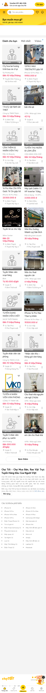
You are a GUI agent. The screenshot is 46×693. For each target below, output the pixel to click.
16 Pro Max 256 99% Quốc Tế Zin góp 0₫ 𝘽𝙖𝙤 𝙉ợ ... (12, 190)
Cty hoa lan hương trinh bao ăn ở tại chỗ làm (11, 68)
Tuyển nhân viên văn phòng (11, 355)
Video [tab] (38, 41)
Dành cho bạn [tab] (10, 41)
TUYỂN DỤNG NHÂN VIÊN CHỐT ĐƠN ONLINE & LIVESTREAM (11, 315)
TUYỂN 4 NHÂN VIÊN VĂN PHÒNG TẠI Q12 (11, 396)
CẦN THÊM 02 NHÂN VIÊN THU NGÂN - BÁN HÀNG (12, 149)
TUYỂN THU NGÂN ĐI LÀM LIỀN (33, 149)
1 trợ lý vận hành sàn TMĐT (12, 108)
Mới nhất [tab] (26, 41)
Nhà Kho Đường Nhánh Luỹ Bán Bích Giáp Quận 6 (33, 231)
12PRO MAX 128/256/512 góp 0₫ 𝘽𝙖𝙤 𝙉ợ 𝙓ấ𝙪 (34, 68)
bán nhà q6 (29, 107)
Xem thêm (23, 459)
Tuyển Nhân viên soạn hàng (10, 274)
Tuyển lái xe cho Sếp (12, 229)
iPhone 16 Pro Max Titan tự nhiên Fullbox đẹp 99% (33, 315)
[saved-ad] (37, 12)
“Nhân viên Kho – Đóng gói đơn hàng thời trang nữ (33, 355)
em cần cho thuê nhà (34, 435)
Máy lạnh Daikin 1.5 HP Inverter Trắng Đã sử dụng (33, 190)
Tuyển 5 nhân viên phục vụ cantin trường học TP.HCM (11, 437)
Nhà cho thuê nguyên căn (30, 274)
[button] (3, 4)
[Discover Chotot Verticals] (4, 12)
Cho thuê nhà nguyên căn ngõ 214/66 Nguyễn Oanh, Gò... (34, 396)
